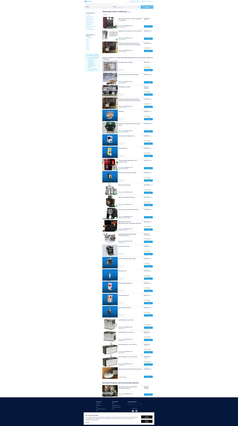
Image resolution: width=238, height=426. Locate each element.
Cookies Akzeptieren (146, 417)
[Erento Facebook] (133, 411)
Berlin (87, 39)
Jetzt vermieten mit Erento (135, 1)
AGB (97, 410)
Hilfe (144, 1)
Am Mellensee (89, 37)
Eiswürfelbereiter (89, 16)
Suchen (147, 7)
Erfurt (87, 44)
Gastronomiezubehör (90, 29)
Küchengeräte (89, 24)
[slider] (146, 49)
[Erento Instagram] (136, 411)
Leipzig (87, 47)
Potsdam (87, 49)
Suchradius (105, 14)
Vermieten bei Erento (116, 407)
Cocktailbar (88, 14)
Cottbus (87, 41)
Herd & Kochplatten (90, 22)
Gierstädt (88, 46)
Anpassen (87, 422)
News (113, 403)
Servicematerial (89, 27)
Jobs (97, 407)
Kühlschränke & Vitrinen (91, 26)
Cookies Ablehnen (147, 421)
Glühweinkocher (89, 21)
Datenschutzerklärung (100, 408)
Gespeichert (150, 1)
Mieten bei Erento (115, 405)
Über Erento (98, 405)
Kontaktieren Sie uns (92, 69)
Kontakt (98, 403)
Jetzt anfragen (148, 26)
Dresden (87, 42)
